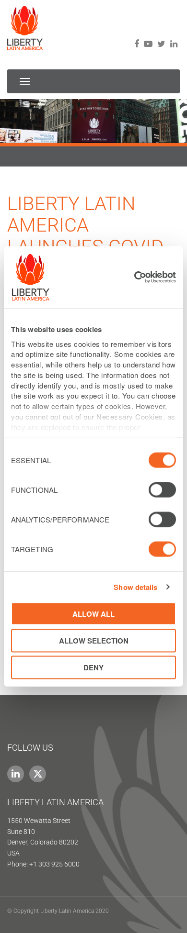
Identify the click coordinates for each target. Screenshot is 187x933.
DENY (93, 667)
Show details (135, 586)
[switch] (162, 490)
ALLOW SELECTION (94, 640)
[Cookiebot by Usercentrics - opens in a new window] (134, 277)
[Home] (25, 25)
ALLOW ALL (93, 613)
